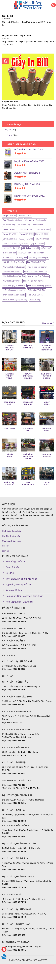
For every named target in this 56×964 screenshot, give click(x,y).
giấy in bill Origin (42, 239)
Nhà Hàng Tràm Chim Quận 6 (28, 456)
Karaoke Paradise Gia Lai (9, 348)
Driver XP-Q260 (41, 234)
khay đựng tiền (25, 253)
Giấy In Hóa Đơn (10, 102)
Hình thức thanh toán (11, 531)
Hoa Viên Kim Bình (47, 455)
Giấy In (30, 239)
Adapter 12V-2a (9, 215)
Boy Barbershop (28, 483)
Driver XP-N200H (10, 234)
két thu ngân (39, 253)
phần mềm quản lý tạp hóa (14, 290)
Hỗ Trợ (5, 546)
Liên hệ (5, 551)
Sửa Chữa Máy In (35, 295)
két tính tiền (8, 257)
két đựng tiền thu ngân (38, 257)
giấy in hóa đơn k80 (30, 248)
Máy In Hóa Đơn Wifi (12, 281)
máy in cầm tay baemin (37, 267)
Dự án (8, 129)
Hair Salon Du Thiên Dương (46, 376)
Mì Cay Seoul (47, 403)
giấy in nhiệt (46, 248)
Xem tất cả (47, 323)
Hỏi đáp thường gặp (11, 536)
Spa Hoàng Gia (28, 429)
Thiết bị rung (35, 299)
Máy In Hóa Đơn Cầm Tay (14, 276)
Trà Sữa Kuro (9, 455)
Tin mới (8, 135)
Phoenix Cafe (47, 483)
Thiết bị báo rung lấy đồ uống (15, 299)
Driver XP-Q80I (26, 234)
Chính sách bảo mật (11, 541)
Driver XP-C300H (43, 229)
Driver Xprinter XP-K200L (13, 239)
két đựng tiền (21, 257)
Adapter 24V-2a (25, 215)
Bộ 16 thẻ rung (9, 225)
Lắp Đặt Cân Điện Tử (36, 262)
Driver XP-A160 (9, 229)
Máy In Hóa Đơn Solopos (38, 276)
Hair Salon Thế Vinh (28, 403)
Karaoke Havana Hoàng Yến (46, 348)
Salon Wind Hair (9, 403)
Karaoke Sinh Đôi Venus (9, 376)
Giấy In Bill (7, 16)
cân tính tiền (38, 225)
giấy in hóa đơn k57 (11, 248)
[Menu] (2, 4)
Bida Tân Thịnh (47, 429)
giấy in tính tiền (9, 253)
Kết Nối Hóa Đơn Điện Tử (14, 262)
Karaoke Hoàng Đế (28, 347)
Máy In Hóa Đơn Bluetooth (35, 271)
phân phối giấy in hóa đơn (14, 286)
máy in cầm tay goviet (12, 271)
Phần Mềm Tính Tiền (36, 290)
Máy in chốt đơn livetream (14, 267)
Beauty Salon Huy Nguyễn (28, 376)
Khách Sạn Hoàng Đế (9, 483)
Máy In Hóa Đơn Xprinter (33, 281)
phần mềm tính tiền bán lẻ (14, 295)
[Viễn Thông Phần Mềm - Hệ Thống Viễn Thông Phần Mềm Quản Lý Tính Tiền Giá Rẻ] (28, 5)
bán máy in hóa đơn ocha (35, 220)
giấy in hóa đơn (37, 243)
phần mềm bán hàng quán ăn (39, 286)
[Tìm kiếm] (53, 5)
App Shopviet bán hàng (12, 220)
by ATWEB (42, 960)
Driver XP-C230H (26, 229)
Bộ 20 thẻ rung (24, 225)
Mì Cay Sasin (9, 428)
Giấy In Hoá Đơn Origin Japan (16, 35)
